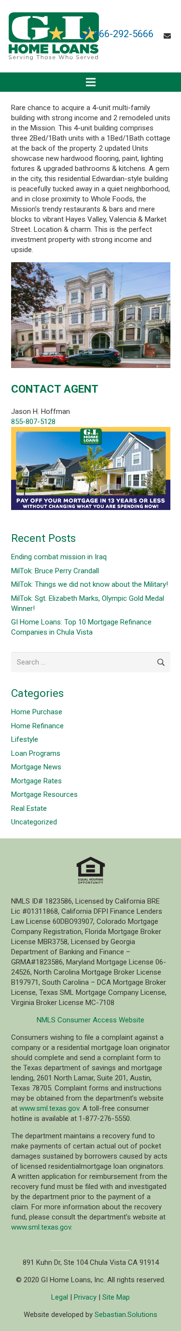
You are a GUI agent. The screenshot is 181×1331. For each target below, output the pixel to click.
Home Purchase (36, 712)
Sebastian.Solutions (126, 1314)
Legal (59, 1297)
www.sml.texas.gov (49, 1108)
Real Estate (29, 808)
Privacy (85, 1297)
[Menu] (90, 82)
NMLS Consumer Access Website (90, 1020)
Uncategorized (34, 822)
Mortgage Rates (36, 781)
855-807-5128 (33, 421)
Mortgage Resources (44, 794)
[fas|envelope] (169, 36)
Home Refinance (37, 726)
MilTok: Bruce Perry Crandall (55, 570)
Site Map (116, 1297)
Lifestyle (24, 739)
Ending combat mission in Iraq (59, 556)
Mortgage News (36, 767)
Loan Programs (35, 753)
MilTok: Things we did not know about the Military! (89, 584)
